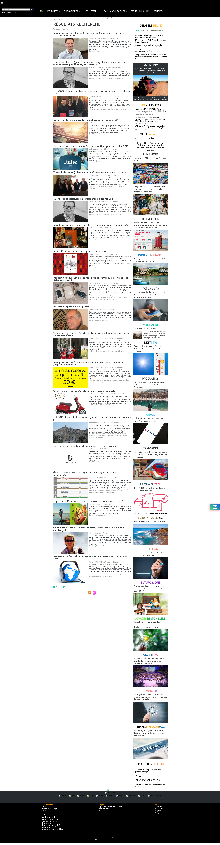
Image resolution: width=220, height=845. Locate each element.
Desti (150, 343)
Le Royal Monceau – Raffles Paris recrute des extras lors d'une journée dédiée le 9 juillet (150, 697)
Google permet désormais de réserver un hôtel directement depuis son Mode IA (151, 56)
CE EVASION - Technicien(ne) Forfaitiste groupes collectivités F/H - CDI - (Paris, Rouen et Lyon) (150, 119)
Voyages (151, 619)
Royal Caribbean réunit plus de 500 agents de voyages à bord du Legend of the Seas (149, 661)
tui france (94, 299)
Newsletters (92, 11)
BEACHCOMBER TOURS (148, 780)
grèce (116, 109)
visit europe (99, 437)
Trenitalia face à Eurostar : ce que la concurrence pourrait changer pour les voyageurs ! (150, 454)
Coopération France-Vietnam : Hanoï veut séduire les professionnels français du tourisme (150, 189)
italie (120, 109)
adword (91, 489)
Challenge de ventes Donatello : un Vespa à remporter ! (85, 391)
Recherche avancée (9, 12)
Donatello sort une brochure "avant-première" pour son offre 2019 (90, 146)
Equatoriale (100, 546)
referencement (94, 492)
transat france (123, 298)
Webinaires (150, 325)
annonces (151, 105)
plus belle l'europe (116, 78)
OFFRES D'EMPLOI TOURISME (144, 115)
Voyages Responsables (52, 829)
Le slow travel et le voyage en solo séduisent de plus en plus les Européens (149, 384)
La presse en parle (163, 813)
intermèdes (111, 434)
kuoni (98, 51)
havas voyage (124, 489)
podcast (115, 296)
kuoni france (100, 239)
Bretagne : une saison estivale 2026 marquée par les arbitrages (149, 36)
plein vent (102, 435)
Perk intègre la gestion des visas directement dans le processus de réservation (148, 733)
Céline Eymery (94, 38)
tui (90, 299)
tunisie (109, 576)
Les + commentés (156, 31)
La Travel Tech (48, 817)
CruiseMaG (47, 811)
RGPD (101, 811)
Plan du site (103, 809)
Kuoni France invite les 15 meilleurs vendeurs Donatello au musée (90, 225)
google (116, 489)
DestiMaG (46, 813)
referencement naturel (107, 492)
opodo (108, 491)
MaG (150, 518)
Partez (150, 255)
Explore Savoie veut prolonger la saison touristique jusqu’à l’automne (150, 46)
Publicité (159, 809)
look (97, 435)
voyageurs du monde (106, 299)
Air (151, 415)
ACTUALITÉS (53, 11)
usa (125, 78)
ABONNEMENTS (118, 11)
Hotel (151, 549)
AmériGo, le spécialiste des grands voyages (148, 771)
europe (98, 78)
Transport (150, 448)
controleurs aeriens (107, 575)
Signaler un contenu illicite (110, 807)
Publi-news (150, 154)
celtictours (92, 186)
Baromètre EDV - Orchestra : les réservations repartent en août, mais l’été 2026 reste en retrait (150, 225)
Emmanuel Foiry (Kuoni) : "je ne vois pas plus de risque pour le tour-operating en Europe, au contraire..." (89, 63)
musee (108, 239)
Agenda (158, 811)
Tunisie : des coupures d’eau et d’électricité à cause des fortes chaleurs (147, 348)
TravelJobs (47, 823)
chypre (103, 109)
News (137, 31)
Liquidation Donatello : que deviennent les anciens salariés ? (88, 501)
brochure (92, 162)
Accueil (54, 19)
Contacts (158, 11)
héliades (103, 434)
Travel (150, 691)
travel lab (119, 214)
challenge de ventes (96, 351)
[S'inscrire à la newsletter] (215, 507)
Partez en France (50, 821)
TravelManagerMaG (51, 825)
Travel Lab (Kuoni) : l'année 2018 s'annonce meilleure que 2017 (89, 172)
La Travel (150, 484)
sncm (105, 576)
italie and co (124, 434)
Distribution (150, 219)
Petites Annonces (140, 11)
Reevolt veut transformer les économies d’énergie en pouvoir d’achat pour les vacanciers (147, 624)
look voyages (93, 491)
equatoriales (100, 515)
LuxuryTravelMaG (50, 819)
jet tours (92, 435)
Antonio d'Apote (95, 320)
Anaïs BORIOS (94, 423)
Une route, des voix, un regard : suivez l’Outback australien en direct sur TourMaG (150, 71)
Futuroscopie (150, 583)
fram (98, 434)
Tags (60, 19)
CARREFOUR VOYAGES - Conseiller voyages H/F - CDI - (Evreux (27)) (150, 127)
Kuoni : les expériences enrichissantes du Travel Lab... (83, 199)
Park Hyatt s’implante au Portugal (149, 522)
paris (112, 239)
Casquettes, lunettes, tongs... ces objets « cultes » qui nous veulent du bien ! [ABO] (150, 588)
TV (105, 11)
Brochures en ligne (50, 809)
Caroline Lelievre (95, 96)
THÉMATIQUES (72, 11)
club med (98, 489)
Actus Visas (151, 289)
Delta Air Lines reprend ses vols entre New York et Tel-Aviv (150, 51)
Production (150, 379)
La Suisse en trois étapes (145, 329)
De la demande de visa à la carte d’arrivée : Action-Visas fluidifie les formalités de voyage (149, 295)
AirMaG (45, 807)
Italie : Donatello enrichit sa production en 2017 (80, 251)
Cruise (150, 655)
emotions (122, 380)
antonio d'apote (98, 296)
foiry (103, 78)
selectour (103, 298)
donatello (92, 51)
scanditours (113, 186)
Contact (158, 807)
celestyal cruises (94, 109)
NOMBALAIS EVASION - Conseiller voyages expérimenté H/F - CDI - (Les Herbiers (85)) (150, 111)
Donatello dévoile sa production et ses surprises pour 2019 (86, 120)
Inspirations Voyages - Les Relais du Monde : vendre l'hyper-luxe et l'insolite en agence (150, 146)
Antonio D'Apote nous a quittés (71, 307)
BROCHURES (151, 764)
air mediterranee (94, 575)
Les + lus (144, 31)
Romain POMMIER (96, 67)
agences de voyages (96, 214)
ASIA (138, 776)
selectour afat (112, 298)
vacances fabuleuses (110, 382)
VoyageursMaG (49, 827)
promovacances (117, 491)
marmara (102, 491)
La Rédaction (94, 123)
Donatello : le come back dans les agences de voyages (84, 446)
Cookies (102, 813)
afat (90, 296)
